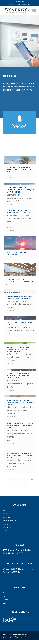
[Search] (28, 10)
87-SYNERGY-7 (18, 4)
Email (4, 603)
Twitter (5, 596)
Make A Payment (8, 517)
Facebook (6, 593)
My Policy (5, 510)
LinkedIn (5, 599)
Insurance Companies (9, 520)
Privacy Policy (7, 527)
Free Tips (5, 514)
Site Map (5, 524)
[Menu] (33, 10)
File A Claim (6, 531)
